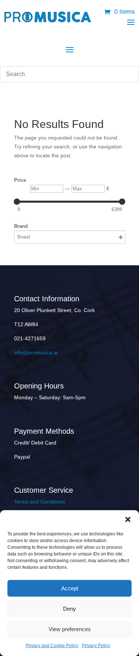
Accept (69, 588)
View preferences (70, 629)
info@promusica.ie (36, 352)
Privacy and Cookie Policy (52, 645)
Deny (69, 609)
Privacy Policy (96, 645)
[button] (128, 519)
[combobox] (69, 74)
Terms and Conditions (39, 502)
